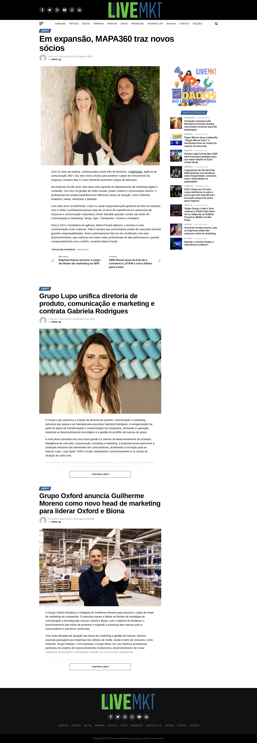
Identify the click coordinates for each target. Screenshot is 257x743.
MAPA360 (136, 171)
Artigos (74, 23)
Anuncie (171, 23)
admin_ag (56, 59)
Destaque (83, 250)
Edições (197, 23)
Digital (86, 23)
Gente (124, 23)
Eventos (112, 23)
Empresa (99, 23)
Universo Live (155, 23)
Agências (60, 23)
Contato (184, 23)
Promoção (137, 23)
